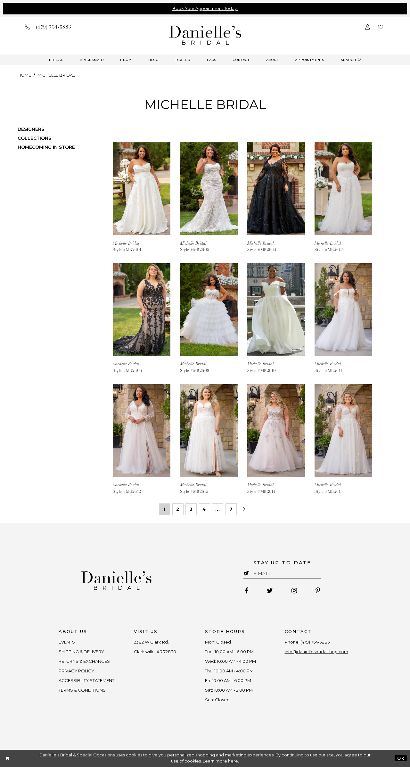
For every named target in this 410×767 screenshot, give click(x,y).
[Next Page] (244, 509)
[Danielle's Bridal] (205, 34)
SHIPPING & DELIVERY (81, 651)
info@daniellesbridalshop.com (316, 651)
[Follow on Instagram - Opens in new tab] (294, 590)
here (233, 761)
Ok (400, 758)
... (217, 509)
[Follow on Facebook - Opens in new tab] (246, 590)
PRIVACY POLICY (76, 670)
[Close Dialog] (7, 758)
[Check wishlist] (380, 26)
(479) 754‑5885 (315, 642)
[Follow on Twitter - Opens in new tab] (270, 590)
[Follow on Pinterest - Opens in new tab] (317, 590)
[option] (141, 193)
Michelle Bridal (56, 75)
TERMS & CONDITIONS (82, 690)
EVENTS (67, 642)
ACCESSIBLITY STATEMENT (86, 680)
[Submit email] (247, 572)
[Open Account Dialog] (367, 26)
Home (24, 75)
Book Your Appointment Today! (205, 8)
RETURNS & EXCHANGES (84, 661)
